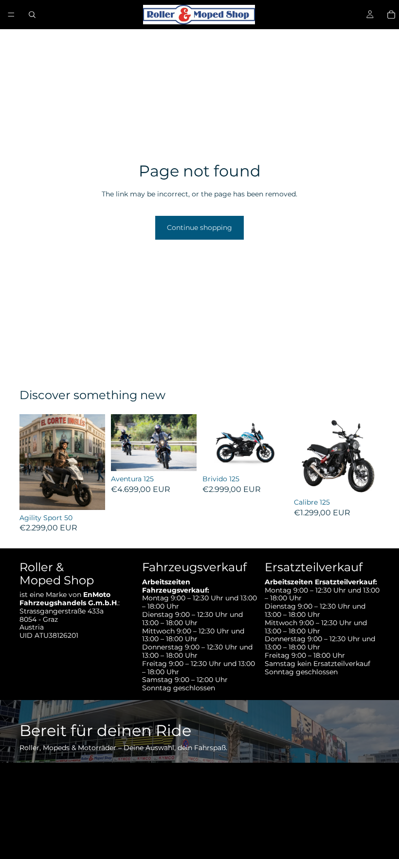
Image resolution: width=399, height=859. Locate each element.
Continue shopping (199, 227)
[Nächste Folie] (94, 462)
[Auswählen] (90, 495)
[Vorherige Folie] (30, 462)
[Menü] (11, 14)
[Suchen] (32, 14)
